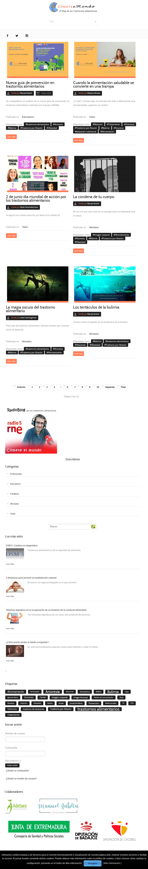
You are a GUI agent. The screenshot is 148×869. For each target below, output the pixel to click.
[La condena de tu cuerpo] (105, 174)
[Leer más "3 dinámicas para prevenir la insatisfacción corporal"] (15, 587)
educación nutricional (86, 131)
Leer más (11, 137)
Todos (92, 117)
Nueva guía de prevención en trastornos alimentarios (30, 84)
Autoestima (85, 691)
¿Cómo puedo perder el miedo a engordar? (27, 642)
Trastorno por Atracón (32, 128)
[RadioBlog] (31, 430)
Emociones (29, 697)
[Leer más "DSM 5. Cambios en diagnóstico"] (15, 555)
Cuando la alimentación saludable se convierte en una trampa (103, 84)
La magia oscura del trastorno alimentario (30, 309)
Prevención (94, 703)
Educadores (28, 117)
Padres (50, 703)
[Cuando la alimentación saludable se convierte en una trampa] (105, 60)
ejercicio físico (12, 697)
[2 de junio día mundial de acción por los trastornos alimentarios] (37, 174)
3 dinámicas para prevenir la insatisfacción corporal (31, 578)
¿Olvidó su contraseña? (17, 770)
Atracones (81, 345)
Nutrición (98, 124)
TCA (132, 703)
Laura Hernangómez (28, 318)
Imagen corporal (102, 234)
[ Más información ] (112, 863)
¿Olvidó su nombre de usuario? (21, 778)
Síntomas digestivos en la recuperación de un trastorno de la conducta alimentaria (46, 610)
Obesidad (52, 128)
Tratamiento (114, 124)
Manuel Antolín (26, 93)
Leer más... (10, 564)
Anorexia (59, 124)
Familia (43, 697)
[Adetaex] (16, 806)
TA (123, 703)
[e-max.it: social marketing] (68, 109)
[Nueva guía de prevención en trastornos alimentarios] (37, 60)
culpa (127, 692)
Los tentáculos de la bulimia (96, 307)
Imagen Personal (81, 697)
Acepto (92, 863)
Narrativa (10, 703)
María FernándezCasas (29, 207)
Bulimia (12, 128)
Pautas (61, 703)
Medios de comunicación (103, 697)
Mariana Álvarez (93, 93)
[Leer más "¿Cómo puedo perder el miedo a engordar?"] (15, 652)
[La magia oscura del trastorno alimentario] (37, 284)
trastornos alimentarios (38, 124)
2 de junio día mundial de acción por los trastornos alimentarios (36, 198)
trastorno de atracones (33, 709)
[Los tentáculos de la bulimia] (105, 284)
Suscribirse (73, 459)
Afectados (94, 227)
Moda (121, 697)
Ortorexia (129, 124)
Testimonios (12, 709)
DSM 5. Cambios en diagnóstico (22, 546)
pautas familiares (76, 703)
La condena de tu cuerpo (93, 196)
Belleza (98, 692)
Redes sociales (110, 703)
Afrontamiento (122, 234)
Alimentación (108, 131)
